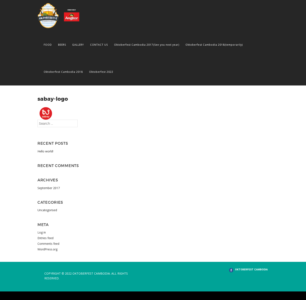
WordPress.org (47, 249)
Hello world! (45, 151)
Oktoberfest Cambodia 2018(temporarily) (214, 44)
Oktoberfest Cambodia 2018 (63, 72)
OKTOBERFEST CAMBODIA (251, 269)
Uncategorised (47, 210)
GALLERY (78, 44)
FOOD (48, 44)
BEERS (62, 44)
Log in (41, 232)
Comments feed (48, 244)
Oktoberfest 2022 (101, 72)
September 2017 (48, 188)
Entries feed (45, 238)
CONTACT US (99, 44)
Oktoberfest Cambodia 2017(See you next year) (146, 44)
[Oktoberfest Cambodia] (58, 15)
